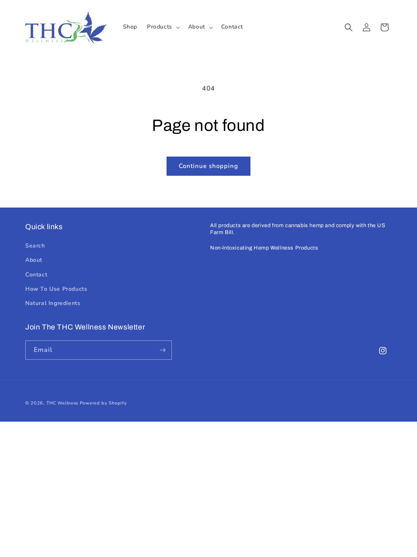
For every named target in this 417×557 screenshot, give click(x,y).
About (33, 260)
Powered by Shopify (103, 403)
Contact (36, 274)
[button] (162, 26)
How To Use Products (56, 289)
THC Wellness (62, 403)
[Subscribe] (162, 350)
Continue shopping (208, 166)
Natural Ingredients (52, 303)
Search (35, 246)
